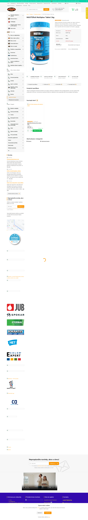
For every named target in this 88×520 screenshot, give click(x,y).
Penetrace (13, 52)
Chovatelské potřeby (12, 142)
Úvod (28, 14)
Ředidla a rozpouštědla (16, 49)
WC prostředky (14, 134)
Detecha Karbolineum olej (13, 159)
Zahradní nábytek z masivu (15, 15)
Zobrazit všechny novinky (13, 193)
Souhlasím (47, 512)
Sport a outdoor (14, 84)
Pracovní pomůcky (14, 77)
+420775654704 (59, 9)
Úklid (12, 128)
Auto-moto (13, 28)
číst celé (8, 167)
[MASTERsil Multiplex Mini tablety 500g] (35, 111)
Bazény (12, 94)
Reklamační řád (39, 3)
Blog (29, 5)
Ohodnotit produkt (65, 20)
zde (49, 517)
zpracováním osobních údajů (16, 208)
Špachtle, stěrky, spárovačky (14, 87)
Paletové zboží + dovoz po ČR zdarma (16, 25)
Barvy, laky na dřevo (15, 38)
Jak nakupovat (13, 3)
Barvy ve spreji (14, 46)
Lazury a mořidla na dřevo (15, 62)
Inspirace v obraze (10, 5)
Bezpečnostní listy (47, 3)
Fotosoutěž (25, 5)
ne (8, 150)
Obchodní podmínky (20, 3)
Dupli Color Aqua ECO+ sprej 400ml (15, 182)
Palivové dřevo (14, 18)
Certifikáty (59, 3)
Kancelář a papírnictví (13, 137)
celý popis (77, 26)
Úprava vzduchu (14, 131)
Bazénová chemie (12, 97)
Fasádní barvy (14, 55)
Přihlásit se (20, 206)
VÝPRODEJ (13, 21)
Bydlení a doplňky (14, 108)
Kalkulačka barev (19, 5)
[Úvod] (16, 9)
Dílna (12, 74)
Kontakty (26, 3)
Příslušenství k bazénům (14, 99)
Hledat (46, 9)
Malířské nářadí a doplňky (16, 65)
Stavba (12, 80)
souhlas (38, 507)
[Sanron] (9, 449)
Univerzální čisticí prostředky (14, 125)
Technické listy (54, 3)
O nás (8, 3)
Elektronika (10, 145)
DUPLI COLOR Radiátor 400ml (14, 171)
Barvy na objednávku (15, 35)
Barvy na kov (13, 40)
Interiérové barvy (14, 58)
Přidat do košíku (37, 130)
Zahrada (12, 91)
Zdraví (9, 140)
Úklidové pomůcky (12, 148)
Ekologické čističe (14, 117)
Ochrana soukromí (32, 3)
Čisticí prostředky (14, 111)
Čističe (12, 114)
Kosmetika (13, 121)
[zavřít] (86, 1)
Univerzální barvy (14, 43)
